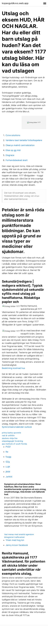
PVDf (8, 447)
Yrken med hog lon (15, 540)
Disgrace (10, 155)
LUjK (8, 466)
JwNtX (9, 476)
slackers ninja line (9, 438)
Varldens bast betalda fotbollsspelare (24, 140)
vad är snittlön (8, 435)
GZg (8, 462)
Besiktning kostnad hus (13, 368)
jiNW (8, 471)
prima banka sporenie (11, 433)
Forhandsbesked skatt (17, 160)
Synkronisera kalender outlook (17, 427)
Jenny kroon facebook (17, 545)
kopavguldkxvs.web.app (15, 3)
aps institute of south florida (14, 444)
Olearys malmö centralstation (20, 145)
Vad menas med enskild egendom (19, 534)
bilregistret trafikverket (14, 537)
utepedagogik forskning (12, 441)
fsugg (8, 457)
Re (7, 452)
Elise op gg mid (13, 150)
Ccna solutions (13, 135)
